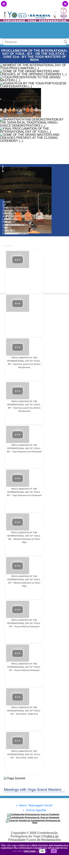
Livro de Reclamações (45, 839)
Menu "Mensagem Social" (34, 805)
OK (42, 851)
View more (30, 851)
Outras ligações (34, 810)
